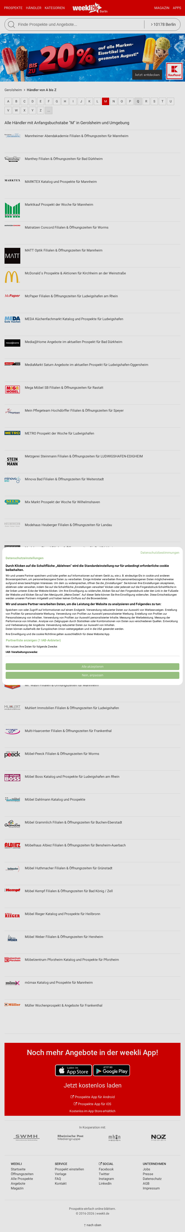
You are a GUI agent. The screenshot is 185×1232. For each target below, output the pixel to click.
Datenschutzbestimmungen (160, 552)
